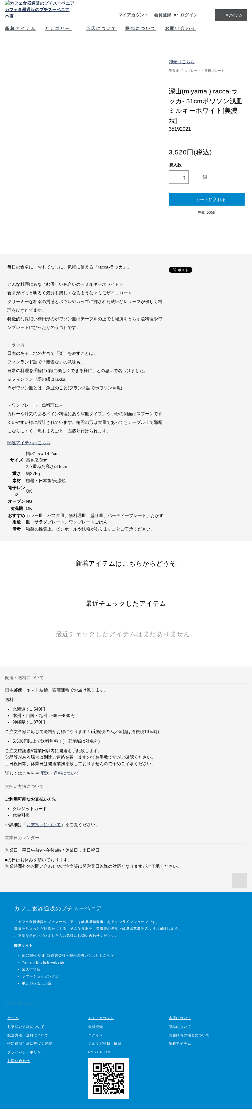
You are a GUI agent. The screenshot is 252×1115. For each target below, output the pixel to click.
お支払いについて (43, 824)
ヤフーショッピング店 (40, 976)
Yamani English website (43, 962)
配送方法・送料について (27, 1035)
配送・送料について (60, 773)
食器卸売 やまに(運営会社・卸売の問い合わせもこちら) (69, 955)
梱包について (140, 28)
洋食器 (174, 70)
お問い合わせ (180, 28)
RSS (92, 1052)
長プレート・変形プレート (204, 70)
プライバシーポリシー (26, 1052)
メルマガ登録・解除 (105, 1043)
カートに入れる (211, 199)
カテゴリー (58, 28)
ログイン (189, 14)
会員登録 (162, 14)
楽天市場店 (31, 969)
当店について (101, 28)
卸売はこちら (182, 61)
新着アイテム (20, 28)
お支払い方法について (26, 1026)
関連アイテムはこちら (28, 442)
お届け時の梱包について (189, 1035)
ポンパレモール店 (37, 983)
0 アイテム (234, 15)
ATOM (105, 1052)
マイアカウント (133, 14)
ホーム (12, 1018)
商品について (180, 1026)
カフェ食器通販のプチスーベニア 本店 (37, 12)
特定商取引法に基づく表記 (29, 1043)
